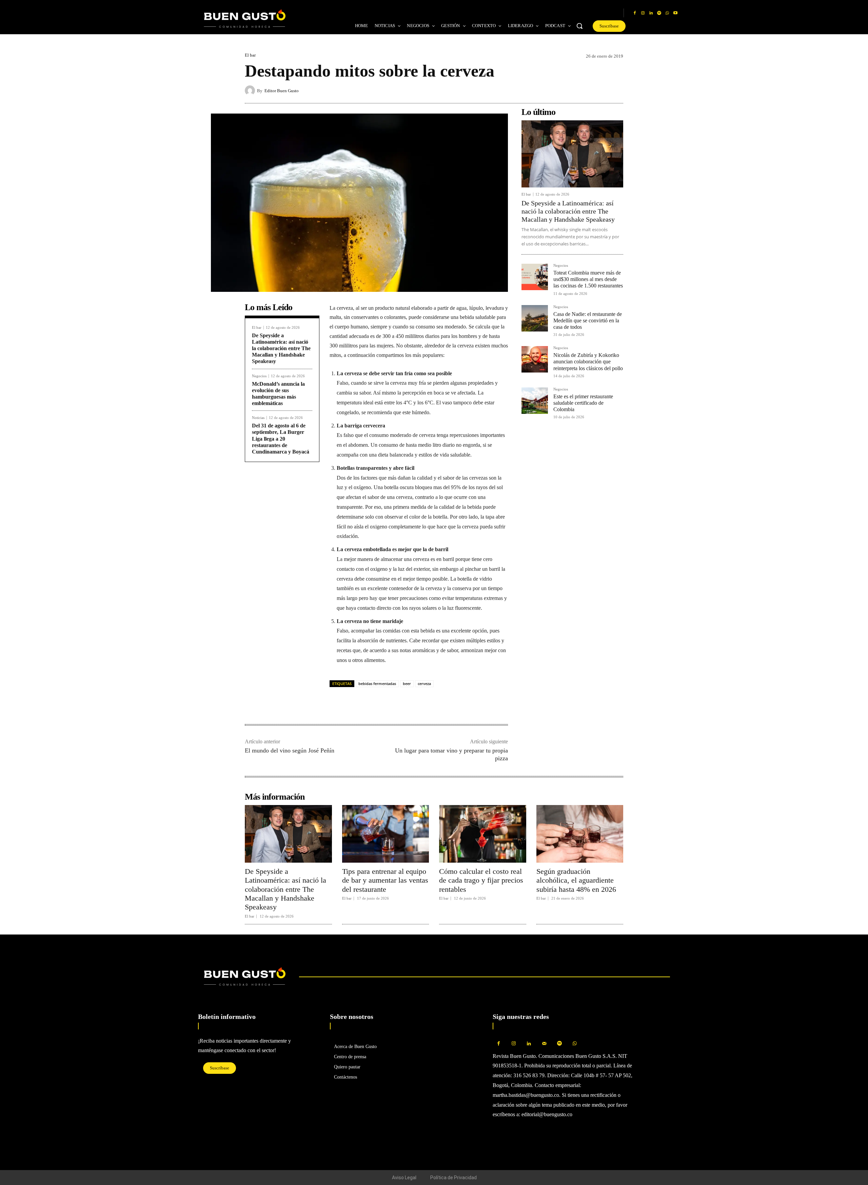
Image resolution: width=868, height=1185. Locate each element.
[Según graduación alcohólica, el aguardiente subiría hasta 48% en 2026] (580, 833)
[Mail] (544, 1044)
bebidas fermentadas (377, 683)
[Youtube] (675, 13)
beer (407, 683)
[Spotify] (659, 13)
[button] (579, 26)
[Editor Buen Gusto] (251, 90)
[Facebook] (635, 13)
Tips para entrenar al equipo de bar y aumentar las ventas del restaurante (385, 880)
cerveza (424, 683)
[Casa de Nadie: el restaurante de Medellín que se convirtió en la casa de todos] (534, 318)
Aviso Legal (404, 1177)
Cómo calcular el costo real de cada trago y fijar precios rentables (481, 880)
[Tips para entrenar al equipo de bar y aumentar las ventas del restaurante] (385, 833)
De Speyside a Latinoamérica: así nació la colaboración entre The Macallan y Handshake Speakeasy (281, 348)
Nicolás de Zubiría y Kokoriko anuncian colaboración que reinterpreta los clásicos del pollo (588, 361)
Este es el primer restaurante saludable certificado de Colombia (583, 403)
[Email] (383, 702)
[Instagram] (643, 13)
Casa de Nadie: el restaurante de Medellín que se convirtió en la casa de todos (587, 320)
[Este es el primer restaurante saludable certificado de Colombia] (534, 400)
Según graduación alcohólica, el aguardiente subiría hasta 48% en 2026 (576, 880)
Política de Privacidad (453, 1177)
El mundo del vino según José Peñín (289, 750)
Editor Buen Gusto (281, 90)
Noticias (258, 418)
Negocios (259, 376)
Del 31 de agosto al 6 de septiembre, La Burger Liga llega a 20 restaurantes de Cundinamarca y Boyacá (280, 439)
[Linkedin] (651, 13)
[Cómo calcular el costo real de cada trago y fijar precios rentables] (482, 833)
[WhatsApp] (667, 13)
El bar (250, 55)
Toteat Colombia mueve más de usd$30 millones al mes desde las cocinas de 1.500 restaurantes (588, 279)
